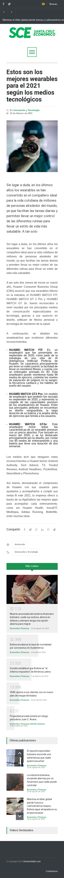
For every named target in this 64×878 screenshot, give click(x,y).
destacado (20, 544)
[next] (20, 816)
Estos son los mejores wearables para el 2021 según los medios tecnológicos (32, 85)
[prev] (20, 753)
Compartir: (13, 529)
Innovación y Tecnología (26, 110)
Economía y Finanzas (19, 628)
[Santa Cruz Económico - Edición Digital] (32, 36)
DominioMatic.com (32, 861)
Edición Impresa (37, 724)
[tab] (32, 567)
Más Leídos (32, 566)
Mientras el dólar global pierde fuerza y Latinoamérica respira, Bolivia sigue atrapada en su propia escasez (42, 806)
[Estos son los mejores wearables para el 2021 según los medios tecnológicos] (32, 146)
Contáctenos (52, 871)
